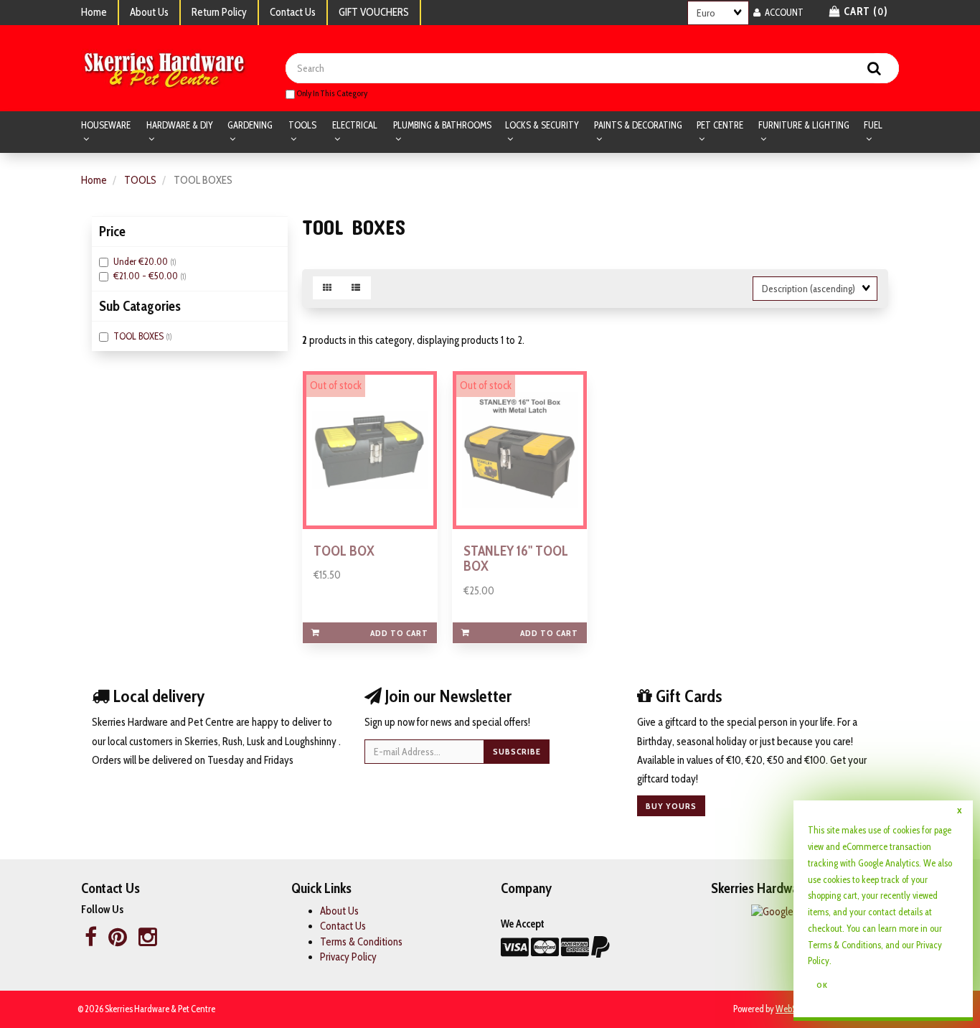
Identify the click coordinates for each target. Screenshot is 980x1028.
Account (782, 12)
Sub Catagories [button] (140, 305)
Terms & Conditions (361, 941)
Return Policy (219, 12)
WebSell (790, 1009)
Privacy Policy (348, 956)
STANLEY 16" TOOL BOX (515, 558)
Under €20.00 (141, 261)
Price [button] (112, 231)
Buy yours (671, 805)
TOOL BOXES (139, 336)
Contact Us (293, 12)
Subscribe (517, 751)
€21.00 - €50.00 (146, 275)
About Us (149, 12)
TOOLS (140, 180)
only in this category (331, 93)
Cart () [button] (864, 11)
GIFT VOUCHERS (374, 12)
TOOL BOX (344, 550)
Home (94, 12)
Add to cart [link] (399, 632)
